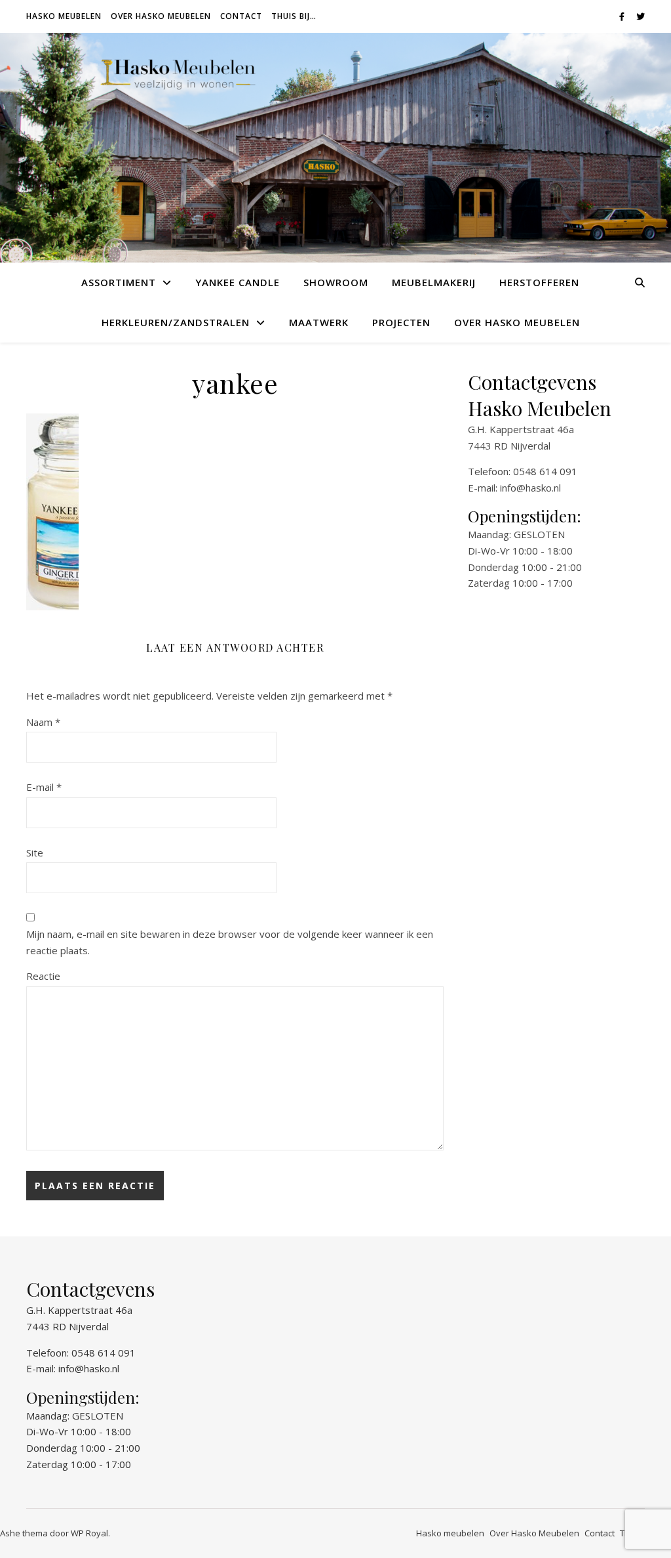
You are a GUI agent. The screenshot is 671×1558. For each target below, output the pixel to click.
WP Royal (89, 1533)
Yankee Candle (237, 282)
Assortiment (118, 282)
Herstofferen (539, 282)
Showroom (335, 282)
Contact (241, 16)
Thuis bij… (293, 16)
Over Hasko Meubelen (161, 16)
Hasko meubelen (64, 16)
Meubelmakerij (434, 282)
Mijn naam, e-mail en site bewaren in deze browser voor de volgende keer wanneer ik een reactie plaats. (229, 942)
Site (34, 852)
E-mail (44, 786)
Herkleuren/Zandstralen (176, 322)
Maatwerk (319, 322)
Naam (43, 721)
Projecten (401, 322)
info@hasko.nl (530, 487)
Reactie (43, 975)
